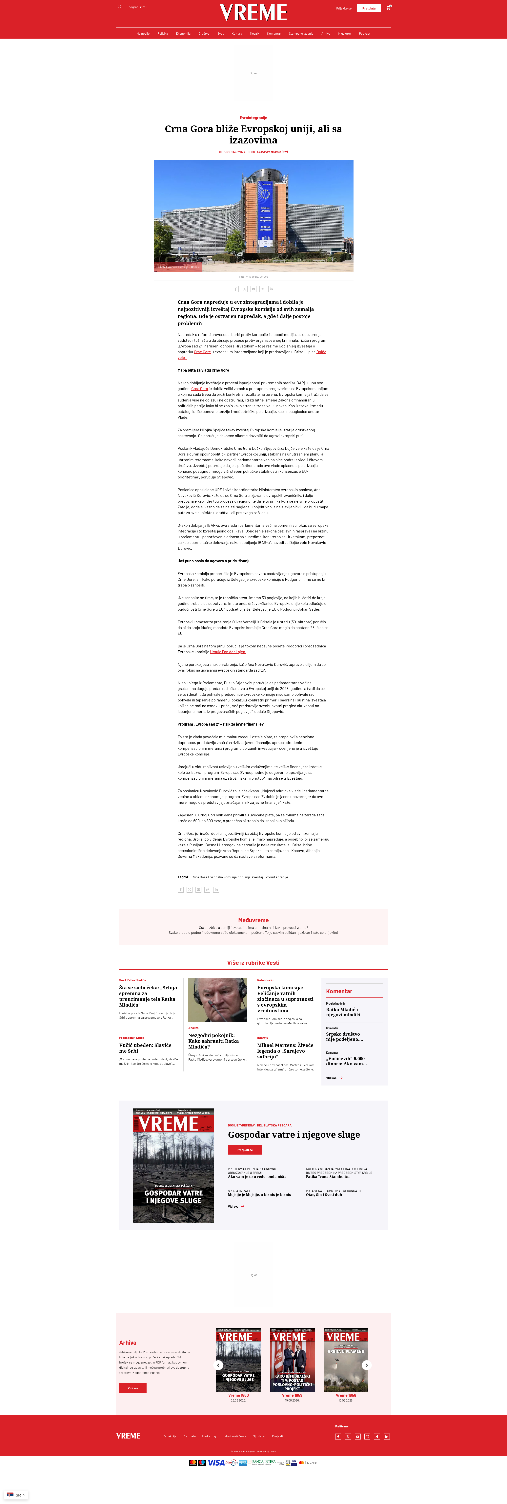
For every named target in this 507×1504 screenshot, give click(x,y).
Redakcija (169, 1436)
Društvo (204, 33)
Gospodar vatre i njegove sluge (294, 1135)
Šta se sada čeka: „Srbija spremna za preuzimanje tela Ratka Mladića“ (148, 996)
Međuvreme (211, 932)
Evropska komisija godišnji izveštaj (235, 877)
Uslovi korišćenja (234, 1436)
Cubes (273, 1451)
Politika (163, 33)
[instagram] (367, 1436)
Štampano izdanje (301, 33)
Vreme (241, 1451)
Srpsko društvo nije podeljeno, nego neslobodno (344, 1037)
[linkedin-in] (387, 1436)
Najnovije (143, 33)
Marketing (209, 1436)
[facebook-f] (338, 1436)
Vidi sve (331, 1078)
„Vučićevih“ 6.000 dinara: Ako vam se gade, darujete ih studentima (345, 1061)
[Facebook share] (236, 289)
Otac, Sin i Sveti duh (324, 1195)
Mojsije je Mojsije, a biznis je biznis (259, 1195)
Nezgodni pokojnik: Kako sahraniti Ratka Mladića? (213, 1041)
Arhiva (325, 33)
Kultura (237, 33)
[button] (218, 1365)
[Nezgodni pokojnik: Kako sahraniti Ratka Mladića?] (218, 1000)
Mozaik (254, 33)
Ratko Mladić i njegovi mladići (343, 1012)
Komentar (274, 33)
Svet (220, 33)
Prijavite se (344, 8)
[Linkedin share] (271, 289)
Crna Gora (199, 388)
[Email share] (253, 289)
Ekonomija (183, 33)
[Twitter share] (245, 289)
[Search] (119, 6)
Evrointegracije (276, 877)
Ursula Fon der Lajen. (228, 651)
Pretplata (368, 8)
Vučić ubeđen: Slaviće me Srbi (145, 1048)
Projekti (277, 1436)
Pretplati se (245, 1150)
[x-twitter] (348, 1436)
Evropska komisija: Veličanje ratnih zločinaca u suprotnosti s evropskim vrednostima (285, 999)
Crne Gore (202, 351)
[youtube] (358, 1436)
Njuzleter (344, 33)
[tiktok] (377, 1436)
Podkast (364, 33)
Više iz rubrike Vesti (253, 962)
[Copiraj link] (262, 289)
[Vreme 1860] (173, 1165)
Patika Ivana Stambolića (328, 1177)
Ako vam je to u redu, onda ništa (257, 1177)
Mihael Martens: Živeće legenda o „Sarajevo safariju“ (285, 1051)
